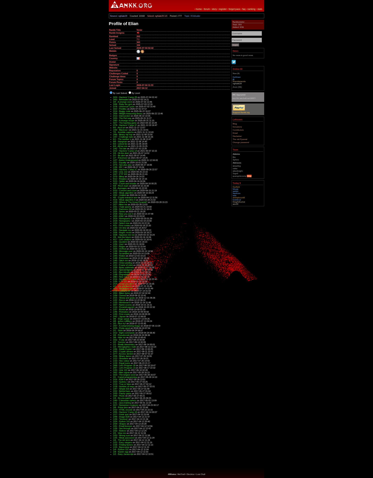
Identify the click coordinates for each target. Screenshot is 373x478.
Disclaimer (237, 136)
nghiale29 (237, 83)
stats (259, 9)
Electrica (190, 474)
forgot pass (234, 9)
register (223, 9)
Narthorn (237, 193)
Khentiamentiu (239, 81)
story (214, 9)
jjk (233, 79)
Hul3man (237, 77)
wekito (235, 191)
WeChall (181, 474)
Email (235, 133)
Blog (235, 124)
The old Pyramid (240, 139)
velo (234, 195)
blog (249, 176)
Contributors (238, 130)
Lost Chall (200, 474)
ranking (251, 9)
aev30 (235, 204)
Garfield (236, 187)
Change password (241, 142)
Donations (237, 127)
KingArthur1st (239, 202)
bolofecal (237, 200)
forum (207, 9)
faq (244, 9)
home (199, 9)
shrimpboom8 (239, 198)
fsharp (235, 189)
